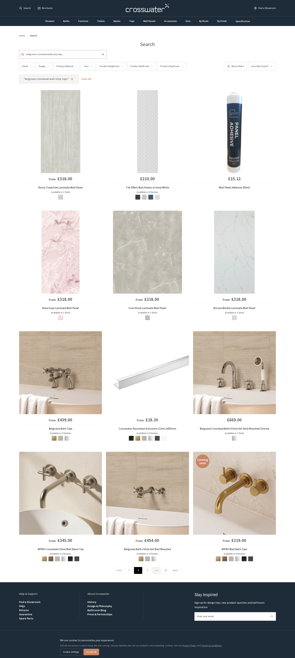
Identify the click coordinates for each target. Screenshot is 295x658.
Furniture (83, 21)
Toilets (101, 21)
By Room (203, 21)
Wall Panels (149, 21)
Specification (243, 21)
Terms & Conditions (211, 645)
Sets (188, 21)
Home (22, 35)
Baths (66, 21)
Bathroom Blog (96, 610)
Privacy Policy (189, 645)
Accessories (170, 21)
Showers (49, 21)
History (91, 602)
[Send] (271, 616)
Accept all (91, 652)
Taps (131, 21)
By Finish (222, 21)
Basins (117, 21)
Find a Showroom (29, 602)
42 (166, 570)
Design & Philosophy (99, 606)
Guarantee (25, 614)
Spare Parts (26, 618)
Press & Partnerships (99, 614)
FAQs (22, 606)
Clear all (86, 79)
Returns (24, 610)
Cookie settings (71, 652)
